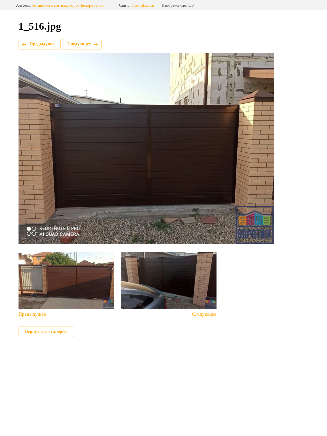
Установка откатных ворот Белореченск (67, 5)
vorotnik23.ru (142, 5)
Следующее (79, 43)
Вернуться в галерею (46, 331)
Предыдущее (42, 43)
